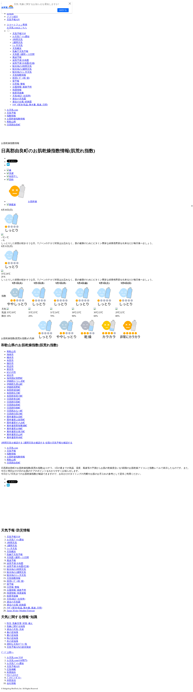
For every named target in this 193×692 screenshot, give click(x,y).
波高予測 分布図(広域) (23, 63)
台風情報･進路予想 (22, 87)
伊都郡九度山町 (15, 384)
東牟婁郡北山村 (15, 434)
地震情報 (16, 90)
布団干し (13, 176)
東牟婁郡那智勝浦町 (17, 425)
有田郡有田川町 (15, 396)
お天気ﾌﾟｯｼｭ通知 (20, 36)
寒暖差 (12, 204)
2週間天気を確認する (34, 442)
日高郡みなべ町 (15, 411)
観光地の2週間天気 (22, 69)
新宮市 (10, 369)
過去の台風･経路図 (22, 101)
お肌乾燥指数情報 (16, 119)
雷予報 (15, 81)
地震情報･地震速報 (16, 593)
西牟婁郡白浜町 (15, 417)
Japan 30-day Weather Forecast (21, 610)
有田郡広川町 (13, 393)
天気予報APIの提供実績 (19, 647)
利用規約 (11, 672)
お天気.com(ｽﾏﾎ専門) (17, 660)
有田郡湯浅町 (13, 390)
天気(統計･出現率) (21, 96)
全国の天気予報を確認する (58, 442)
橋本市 (10, 357)
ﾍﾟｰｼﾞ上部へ (7, 652)
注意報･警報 (18, 84)
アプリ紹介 (12, 16)
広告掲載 (11, 669)
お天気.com (12, 110)
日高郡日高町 (13, 402)
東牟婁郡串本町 (15, 437)
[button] (192, 206)
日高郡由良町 (13, 124)
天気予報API (13, 19)
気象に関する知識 (16, 626)
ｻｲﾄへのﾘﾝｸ (12, 675)
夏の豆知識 (12, 635)
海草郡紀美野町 (15, 378)
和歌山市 (11, 351)
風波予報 (16, 57)
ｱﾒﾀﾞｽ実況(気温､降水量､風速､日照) (30, 104)
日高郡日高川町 (15, 414)
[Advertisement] (52, 135)
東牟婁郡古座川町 (16, 431)
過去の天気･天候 (15, 629)
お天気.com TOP (15, 657)
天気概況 (16, 48)
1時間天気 (17, 39)
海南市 (10, 354)
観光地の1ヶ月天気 (22, 72)
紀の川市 (11, 372)
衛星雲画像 (18, 93)
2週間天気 (17, 42)
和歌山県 (11, 122)
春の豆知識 (12, 632)
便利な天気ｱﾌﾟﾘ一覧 (17, 644)
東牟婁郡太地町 (15, 428)
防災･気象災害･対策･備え (20, 623)
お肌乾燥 (32, 201)
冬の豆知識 (12, 641)
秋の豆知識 (12, 638)
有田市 (10, 360)
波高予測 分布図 (20, 60)
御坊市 (10, 363)
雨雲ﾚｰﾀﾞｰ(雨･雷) (21, 78)
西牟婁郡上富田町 (16, 419)
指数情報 (11, 116)
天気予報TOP (19, 33)
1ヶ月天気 (17, 45)
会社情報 (11, 683)
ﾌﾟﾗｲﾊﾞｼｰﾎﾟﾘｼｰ (14, 677)
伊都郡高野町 (13, 387)
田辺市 (10, 366)
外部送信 (11, 680)
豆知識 (10, 13)
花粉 (11, 179)
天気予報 (11, 113)
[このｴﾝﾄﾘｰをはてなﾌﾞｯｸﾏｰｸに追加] (8, 165)
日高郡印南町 (13, 408)
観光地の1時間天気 (22, 66)
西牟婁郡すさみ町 (16, 422)
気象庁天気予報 (20, 51)
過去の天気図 (19, 99)
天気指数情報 (19, 75)
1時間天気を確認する (12, 442)
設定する (63, 10)
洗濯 (11, 173)
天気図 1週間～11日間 (23, 54)
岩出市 (10, 375)
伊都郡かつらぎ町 (16, 381)
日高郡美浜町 (13, 399)
